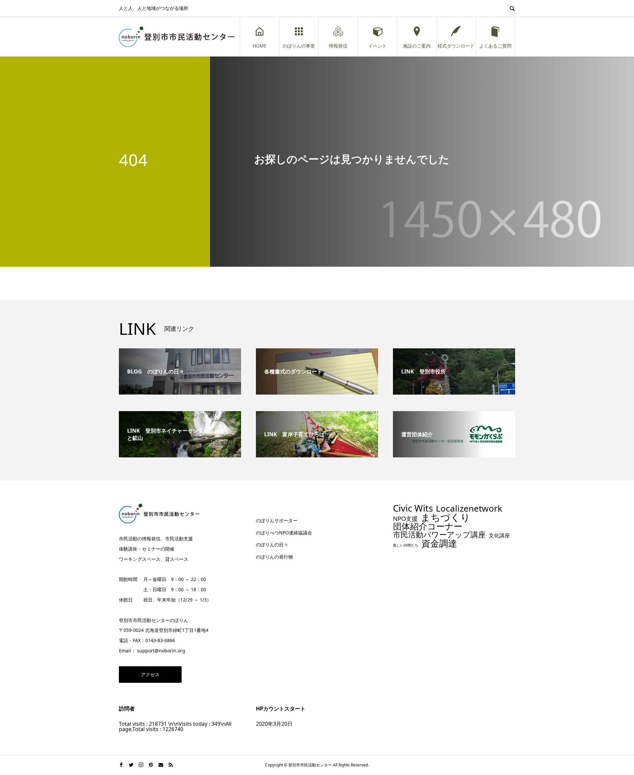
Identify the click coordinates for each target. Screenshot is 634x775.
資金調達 (439, 543)
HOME (259, 46)
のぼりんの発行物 (274, 557)
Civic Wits (413, 508)
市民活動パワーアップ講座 (439, 534)
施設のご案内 (417, 46)
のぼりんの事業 (299, 46)
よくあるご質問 (495, 46)
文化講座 (499, 535)
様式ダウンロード (456, 46)
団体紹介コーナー (427, 526)
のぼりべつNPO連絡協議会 (284, 532)
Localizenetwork (469, 508)
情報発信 (338, 46)
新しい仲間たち (405, 545)
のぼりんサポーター (277, 520)
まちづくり (445, 517)
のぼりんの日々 (272, 544)
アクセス (150, 674)
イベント (377, 46)
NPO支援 (405, 519)
